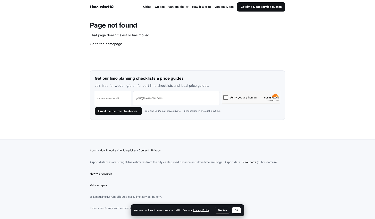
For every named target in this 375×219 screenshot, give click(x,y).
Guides (160, 7)
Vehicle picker (178, 7)
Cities (147, 7)
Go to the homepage (106, 44)
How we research (101, 173)
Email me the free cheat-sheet (118, 111)
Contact (144, 150)
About (93, 150)
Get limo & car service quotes (261, 7)
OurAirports (249, 162)
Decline (222, 210)
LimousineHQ (102, 7)
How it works (201, 7)
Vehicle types (224, 7)
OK (236, 210)
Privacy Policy (201, 210)
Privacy (156, 150)
